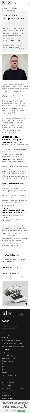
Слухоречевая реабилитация (12, 343)
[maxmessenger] (3, 321)
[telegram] (8, 321)
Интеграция (6, 373)
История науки (7, 370)
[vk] (5, 321)
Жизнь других (7, 385)
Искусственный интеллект (11, 340)
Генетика (5, 338)
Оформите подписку (9, 259)
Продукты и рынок (12, 8)
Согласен (21, 410)
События (5, 367)
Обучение (5, 349)
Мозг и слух (6, 335)
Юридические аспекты (10, 375)
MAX (4, 276)
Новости (5, 364)
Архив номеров (7, 398)
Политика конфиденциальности (10, 326)
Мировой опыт (7, 355)
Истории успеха (7, 361)
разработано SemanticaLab (8, 328)
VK (11, 276)
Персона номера (8, 395)
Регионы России (8, 382)
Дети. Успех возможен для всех (13, 388)
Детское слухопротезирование (13, 346)
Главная (4, 8)
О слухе (4, 352)
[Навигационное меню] (28, 3)
